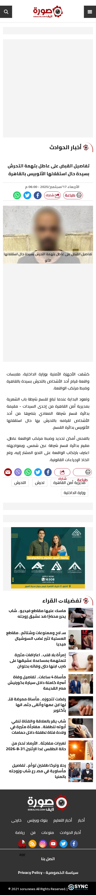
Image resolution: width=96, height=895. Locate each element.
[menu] (90, 12)
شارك (50, 195)
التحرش (20, 482)
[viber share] (18, 472)
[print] (82, 472)
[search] (6, 12)
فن (33, 832)
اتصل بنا (48, 858)
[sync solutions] (77, 889)
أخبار (81, 820)
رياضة (20, 832)
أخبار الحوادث (70, 832)
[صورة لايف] (48, 12)
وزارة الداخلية (74, 492)
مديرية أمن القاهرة (69, 482)
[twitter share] (27, 195)
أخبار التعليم (62, 820)
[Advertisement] (48, 89)
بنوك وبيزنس (37, 820)
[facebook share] (38, 195)
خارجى (16, 820)
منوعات (47, 832)
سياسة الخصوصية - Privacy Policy (48, 872)
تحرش (40, 482)
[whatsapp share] (17, 195)
